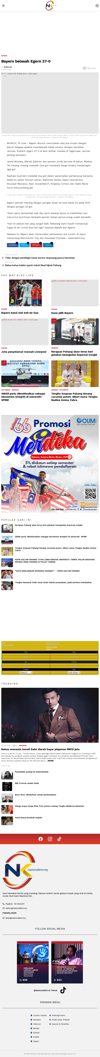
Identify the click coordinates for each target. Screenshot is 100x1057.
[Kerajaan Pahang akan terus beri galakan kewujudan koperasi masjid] (75, 331)
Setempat (6, 390)
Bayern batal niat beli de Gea (19, 312)
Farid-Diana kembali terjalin (28, 817)
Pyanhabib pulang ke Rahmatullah (31, 772)
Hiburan (22, 745)
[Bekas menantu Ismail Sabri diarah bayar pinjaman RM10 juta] (50, 715)
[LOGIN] (97, 5)
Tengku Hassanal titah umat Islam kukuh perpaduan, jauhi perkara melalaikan (53, 582)
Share (5, 76)
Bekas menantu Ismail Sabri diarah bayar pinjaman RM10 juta (40, 749)
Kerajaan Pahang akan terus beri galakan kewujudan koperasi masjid (74, 353)
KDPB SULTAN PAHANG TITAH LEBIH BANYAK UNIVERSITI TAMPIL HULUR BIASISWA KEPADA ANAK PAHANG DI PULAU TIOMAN (55, 560)
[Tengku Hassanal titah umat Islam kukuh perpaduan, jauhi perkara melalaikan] (7, 585)
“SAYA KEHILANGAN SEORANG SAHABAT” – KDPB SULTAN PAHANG (47, 571)
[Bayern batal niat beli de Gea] (25, 293)
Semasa (54, 348)
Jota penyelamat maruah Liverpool (23, 351)
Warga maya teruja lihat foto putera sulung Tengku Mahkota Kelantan (49, 806)
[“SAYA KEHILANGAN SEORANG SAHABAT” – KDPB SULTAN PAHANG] (7, 574)
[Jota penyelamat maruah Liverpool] (25, 331)
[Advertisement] (50, 31)
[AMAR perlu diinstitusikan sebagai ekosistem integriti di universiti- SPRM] (25, 373)
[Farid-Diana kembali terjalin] (7, 820)
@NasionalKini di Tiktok (45, 990)
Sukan (4, 309)
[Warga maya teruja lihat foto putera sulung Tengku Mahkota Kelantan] (7, 809)
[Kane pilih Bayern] (75, 293)
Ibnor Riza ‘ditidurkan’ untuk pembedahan (35, 795)
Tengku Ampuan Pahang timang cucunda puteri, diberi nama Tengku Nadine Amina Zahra (74, 396)
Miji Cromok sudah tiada (27, 783)
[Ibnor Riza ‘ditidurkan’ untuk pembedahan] (7, 798)
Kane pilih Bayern (62, 312)
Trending (54, 321)
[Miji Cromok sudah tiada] (7, 786)
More (51, 761)
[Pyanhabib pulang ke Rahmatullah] (7, 775)
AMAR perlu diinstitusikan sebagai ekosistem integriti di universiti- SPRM (23, 396)
